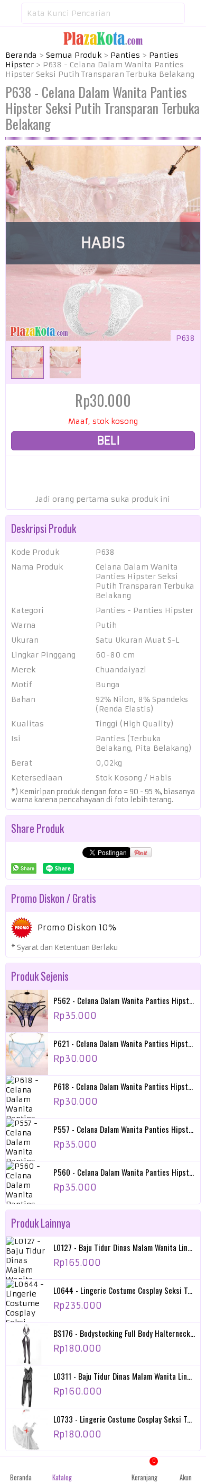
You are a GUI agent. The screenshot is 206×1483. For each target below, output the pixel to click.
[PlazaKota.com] (103, 38)
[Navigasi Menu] (10, 13)
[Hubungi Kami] (103, 1470)
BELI (107, 440)
